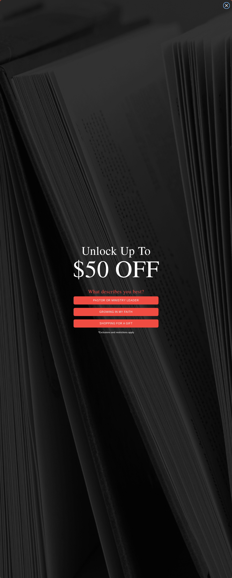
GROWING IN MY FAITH (116, 311)
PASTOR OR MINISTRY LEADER (116, 300)
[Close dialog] (226, 5)
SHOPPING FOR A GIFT (116, 323)
